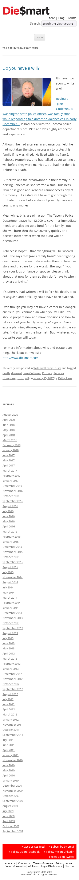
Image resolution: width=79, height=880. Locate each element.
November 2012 (13, 679)
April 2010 (9, 775)
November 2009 (13, 791)
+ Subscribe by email (61, 846)
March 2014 (10, 597)
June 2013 (9, 643)
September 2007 (13, 831)
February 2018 (11, 445)
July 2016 (8, 511)
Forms (72, 18)
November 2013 (13, 618)
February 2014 (11, 603)
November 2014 (13, 577)
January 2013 (11, 669)
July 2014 (8, 587)
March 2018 (10, 440)
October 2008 (11, 826)
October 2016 (11, 496)
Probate (47, 373)
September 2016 (13, 501)
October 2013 (11, 623)
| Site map (69, 866)
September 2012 (13, 689)
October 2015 (11, 557)
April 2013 (9, 653)
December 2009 (12, 785)
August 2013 (10, 633)
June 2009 (9, 816)
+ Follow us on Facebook (24, 852)
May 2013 (9, 648)
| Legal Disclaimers (50, 866)
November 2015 (13, 552)
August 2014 (10, 582)
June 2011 (9, 745)
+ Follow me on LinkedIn (59, 852)
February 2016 (11, 536)
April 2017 (9, 465)
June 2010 (9, 765)
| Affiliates (32, 866)
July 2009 (8, 811)
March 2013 (10, 658)
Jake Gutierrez (32, 373)
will (27, 378)
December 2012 (12, 674)
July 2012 (8, 699)
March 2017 (10, 470)
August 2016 (10, 506)
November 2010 (13, 760)
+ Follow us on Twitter (60, 857)
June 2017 (9, 455)
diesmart (16, 373)
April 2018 (9, 435)
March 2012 (10, 714)
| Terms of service (42, 863)
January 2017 (11, 481)
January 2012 (11, 719)
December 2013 (12, 613)
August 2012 (10, 694)
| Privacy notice (63, 863)
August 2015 (10, 567)
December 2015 (12, 547)
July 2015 (8, 572)
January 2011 (11, 755)
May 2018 (9, 430)
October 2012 (11, 684)
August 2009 (10, 806)
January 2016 (11, 542)
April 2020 (9, 420)
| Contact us (23, 863)
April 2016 (9, 526)
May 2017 (9, 460)
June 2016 (9, 516)
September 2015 (13, 562)
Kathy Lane (65, 378)
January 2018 (11, 450)
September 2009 (13, 801)
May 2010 (9, 770)
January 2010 (11, 780)
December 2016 (12, 486)
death (6, 373)
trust (20, 378)
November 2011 (13, 724)
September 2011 (13, 735)
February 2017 (11, 475)
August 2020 (10, 414)
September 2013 (13, 628)
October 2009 (11, 796)
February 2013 (11, 664)
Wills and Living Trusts (47, 368)
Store (51, 18)
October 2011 (11, 730)
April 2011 (9, 750)
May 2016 (9, 521)
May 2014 (9, 592)
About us (10, 863)
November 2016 (13, 491)
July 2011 (8, 740)
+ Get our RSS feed (33, 846)
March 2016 (10, 531)
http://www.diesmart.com (21, 358)
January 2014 (11, 608)
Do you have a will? (21, 68)
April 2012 (9, 709)
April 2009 (9, 821)
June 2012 (9, 704)
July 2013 (8, 638)
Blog (61, 18)
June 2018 (9, 425)
